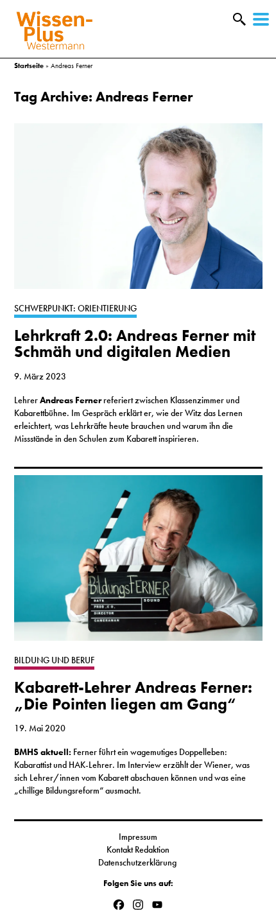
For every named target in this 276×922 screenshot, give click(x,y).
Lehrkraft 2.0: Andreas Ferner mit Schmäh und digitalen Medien (134, 343)
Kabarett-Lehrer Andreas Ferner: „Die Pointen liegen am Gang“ (133, 695)
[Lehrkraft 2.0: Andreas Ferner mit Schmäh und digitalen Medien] (138, 212)
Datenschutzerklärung (138, 862)
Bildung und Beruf (54, 660)
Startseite (29, 65)
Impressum (138, 836)
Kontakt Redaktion (138, 849)
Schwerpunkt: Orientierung (75, 308)
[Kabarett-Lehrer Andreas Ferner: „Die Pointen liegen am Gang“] (138, 564)
